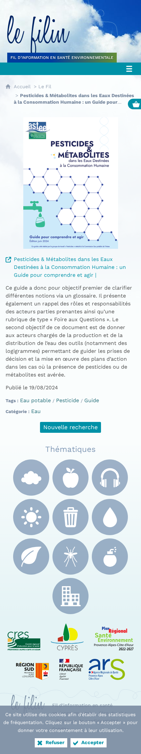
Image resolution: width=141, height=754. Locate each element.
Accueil (22, 86)
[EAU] (110, 517)
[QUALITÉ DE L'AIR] (31, 477)
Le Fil (44, 86)
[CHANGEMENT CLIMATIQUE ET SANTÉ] (31, 517)
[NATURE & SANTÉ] (31, 556)
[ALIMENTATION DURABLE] (70, 477)
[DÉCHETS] (70, 517)
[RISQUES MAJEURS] (110, 556)
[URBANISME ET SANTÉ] (70, 596)
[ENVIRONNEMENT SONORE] (110, 477)
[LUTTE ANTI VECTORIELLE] (70, 556)
